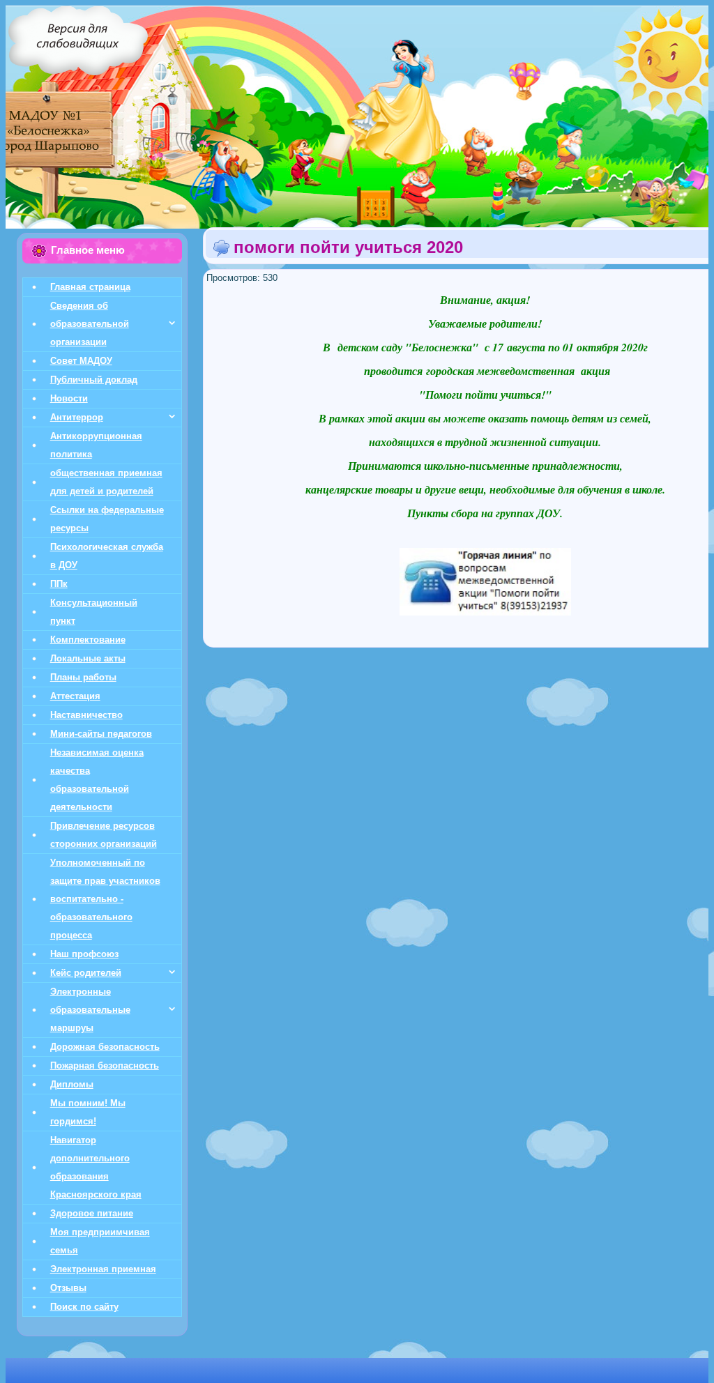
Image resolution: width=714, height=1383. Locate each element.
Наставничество (86, 715)
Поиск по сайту (84, 1306)
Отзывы (68, 1288)
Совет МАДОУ (81, 361)
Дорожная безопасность (105, 1046)
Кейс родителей (85, 973)
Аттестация (75, 696)
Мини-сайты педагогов (101, 733)
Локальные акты (88, 658)
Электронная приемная (103, 1269)
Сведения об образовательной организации (89, 323)
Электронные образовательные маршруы (90, 1009)
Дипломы (71, 1084)
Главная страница (90, 287)
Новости (69, 398)
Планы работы (83, 677)
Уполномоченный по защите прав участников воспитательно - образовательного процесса (105, 898)
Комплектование (88, 639)
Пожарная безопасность (104, 1065)
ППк (59, 584)
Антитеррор (76, 417)
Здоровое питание (91, 1213)
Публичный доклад (93, 379)
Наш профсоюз (84, 954)
